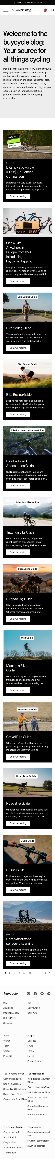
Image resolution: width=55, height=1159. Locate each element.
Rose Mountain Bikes (38, 1115)
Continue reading (18, 196)
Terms (31, 1051)
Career (6, 1051)
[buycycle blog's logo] (25, 10)
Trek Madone (9, 1153)
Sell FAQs (32, 1013)
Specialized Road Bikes (14, 1089)
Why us (6, 1041)
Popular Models (11, 1013)
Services (7, 1023)
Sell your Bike (34, 1008)
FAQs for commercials (39, 1141)
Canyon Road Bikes (13, 1079)
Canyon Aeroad (11, 1132)
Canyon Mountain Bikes (39, 1087)
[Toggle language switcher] (45, 10)
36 (30, 973)
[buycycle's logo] (11, 993)
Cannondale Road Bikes (15, 1099)
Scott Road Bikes (12, 1084)
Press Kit (7, 1056)
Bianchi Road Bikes (12, 1094)
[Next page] (50, 973)
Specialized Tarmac (13, 1148)
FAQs (30, 1046)
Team (6, 1046)
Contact (32, 1041)
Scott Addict (9, 1137)
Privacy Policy (34, 1061)
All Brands (8, 1008)
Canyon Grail (9, 1142)
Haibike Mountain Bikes (39, 1092)
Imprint (31, 1056)
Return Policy (9, 1018)
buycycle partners (36, 1146)
